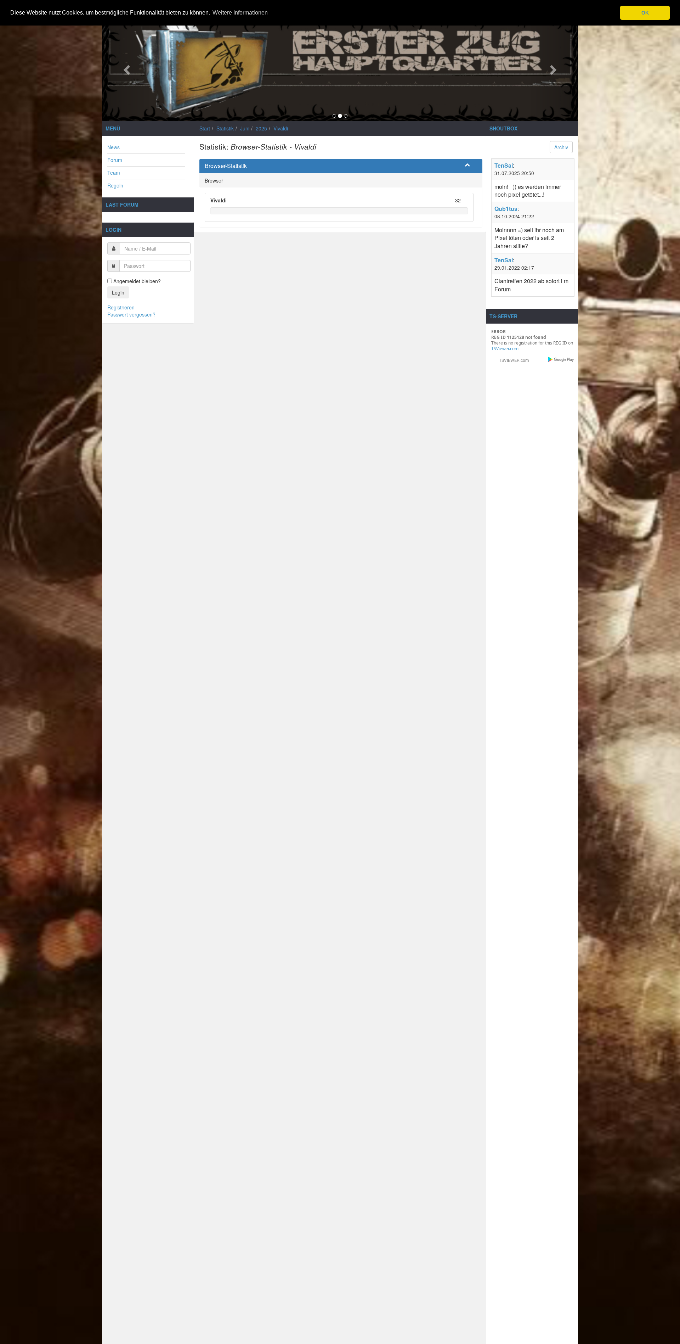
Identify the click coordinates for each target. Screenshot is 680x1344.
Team (113, 172)
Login (118, 292)
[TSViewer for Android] (561, 359)
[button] (125, 67)
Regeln (115, 185)
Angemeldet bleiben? (136, 281)
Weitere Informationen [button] (240, 13)
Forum (114, 159)
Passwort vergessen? (131, 314)
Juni (244, 128)
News (113, 147)
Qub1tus (505, 209)
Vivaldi (280, 128)
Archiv (561, 147)
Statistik (225, 128)
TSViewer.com (504, 349)
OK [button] (645, 13)
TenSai (503, 165)
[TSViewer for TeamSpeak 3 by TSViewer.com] (511, 360)
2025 (261, 128)
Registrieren (121, 307)
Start (204, 128)
